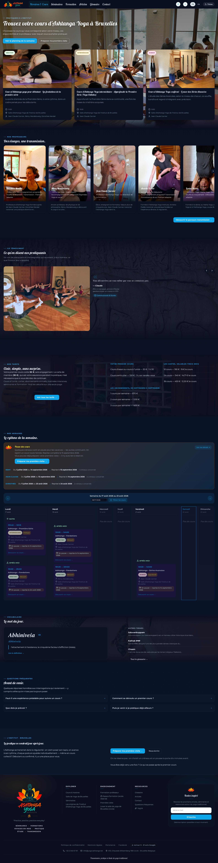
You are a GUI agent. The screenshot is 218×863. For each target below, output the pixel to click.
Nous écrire (154, 751)
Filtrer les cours (119, 500)
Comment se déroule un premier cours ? (133, 698)
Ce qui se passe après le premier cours (157, 765)
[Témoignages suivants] (212, 270)
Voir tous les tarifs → (47, 397)
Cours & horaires (73, 793)
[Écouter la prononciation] (39, 634)
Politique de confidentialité (72, 845)
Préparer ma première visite (54, 41)
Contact (106, 4)
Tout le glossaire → (139, 659)
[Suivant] (214, 76)
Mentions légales (95, 845)
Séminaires (56, 4)
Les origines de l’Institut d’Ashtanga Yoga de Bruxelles (78, 805)
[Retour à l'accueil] (13, 4)
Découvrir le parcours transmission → (194, 220)
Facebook (123, 845)
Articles (83, 4)
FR (193, 4)
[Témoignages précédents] (206, 270)
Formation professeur (109, 793)
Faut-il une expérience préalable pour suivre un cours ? (34, 698)
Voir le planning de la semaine (20, 41)
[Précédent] (4, 76)
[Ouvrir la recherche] (185, 4)
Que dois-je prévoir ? (16, 708)
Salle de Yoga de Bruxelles (77, 797)
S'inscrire (191, 817)
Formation (70, 4)
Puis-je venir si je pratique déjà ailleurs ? (132, 708)
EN (199, 4)
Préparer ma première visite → (32, 461)
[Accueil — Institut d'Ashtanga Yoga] (29, 798)
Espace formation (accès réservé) (111, 797)
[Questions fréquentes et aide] (178, 4)
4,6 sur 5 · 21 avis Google (145, 845)
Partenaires (110, 845)
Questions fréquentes (144, 805)
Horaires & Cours (39, 4)
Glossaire (94, 4)
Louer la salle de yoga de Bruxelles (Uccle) (110, 807)
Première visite (106, 803)
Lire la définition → (16, 653)
